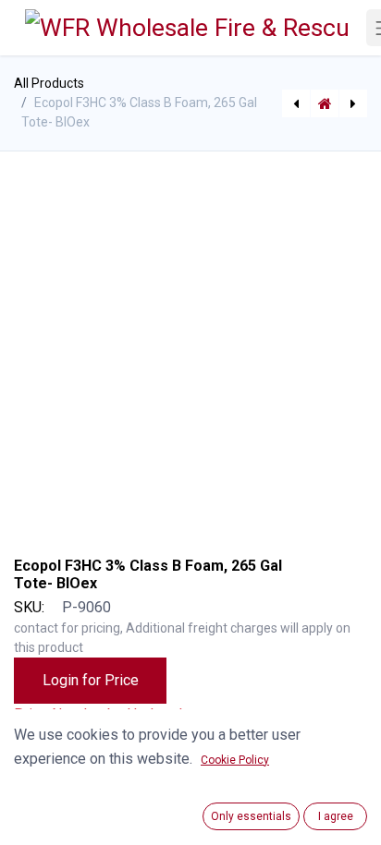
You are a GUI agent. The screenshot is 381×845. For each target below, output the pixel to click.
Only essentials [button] (251, 816)
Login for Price (91, 680)
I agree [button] (335, 816)
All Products (49, 83)
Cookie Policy (235, 760)
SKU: (29, 607)
